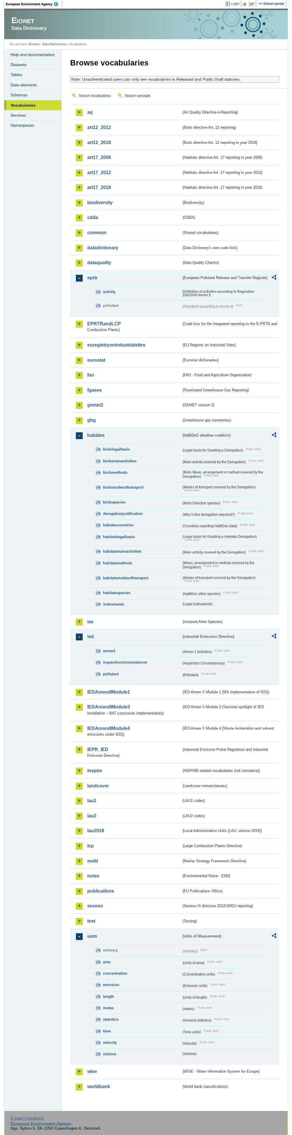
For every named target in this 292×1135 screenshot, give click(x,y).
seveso (95, 905)
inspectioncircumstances (125, 662)
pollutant (111, 674)
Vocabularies (23, 105)
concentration (115, 973)
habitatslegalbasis (119, 537)
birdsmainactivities (120, 461)
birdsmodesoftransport (123, 487)
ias (90, 621)
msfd (92, 861)
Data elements (24, 85)
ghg (91, 420)
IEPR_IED (97, 749)
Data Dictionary (53, 44)
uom (92, 936)
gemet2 (95, 405)
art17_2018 (99, 187)
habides (96, 435)
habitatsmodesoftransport (125, 578)
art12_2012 (99, 127)
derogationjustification (123, 513)
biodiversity (100, 202)
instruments (113, 604)
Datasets (19, 64)
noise (93, 875)
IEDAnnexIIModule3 (108, 706)
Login (235, 3)
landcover (98, 785)
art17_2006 (99, 157)
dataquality (99, 262)
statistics (111, 1019)
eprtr (92, 277)
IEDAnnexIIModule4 (108, 728)
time (107, 1031)
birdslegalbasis (116, 449)
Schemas (19, 95)
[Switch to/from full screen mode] (253, 4)
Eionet (33, 44)
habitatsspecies (116, 593)
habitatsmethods (117, 563)
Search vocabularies (95, 95)
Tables (16, 74)
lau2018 (95, 830)
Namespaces (22, 125)
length (108, 996)
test (91, 921)
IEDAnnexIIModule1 (108, 692)
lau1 (91, 800)
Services (18, 115)
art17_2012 (99, 172)
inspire (94, 770)
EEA (34, 4)
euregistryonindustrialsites (116, 345)
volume (109, 1054)
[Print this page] (245, 4)
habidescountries (118, 525)
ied (90, 636)
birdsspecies (114, 502)
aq (90, 112)
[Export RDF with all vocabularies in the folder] (274, 278)
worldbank (98, 1086)
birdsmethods (115, 472)
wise (92, 1071)
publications (100, 891)
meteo (108, 1008)
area (106, 962)
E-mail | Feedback (27, 1118)
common (96, 232)
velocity (110, 1042)
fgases (94, 390)
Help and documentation (33, 54)
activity (109, 292)
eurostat (96, 360)
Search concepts (138, 95)
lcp (90, 845)
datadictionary (102, 247)
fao (90, 375)
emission (111, 985)
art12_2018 (99, 142)
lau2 (91, 815)
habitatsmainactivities (122, 551)
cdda (92, 217)
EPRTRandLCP (104, 323)
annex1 (109, 651)
